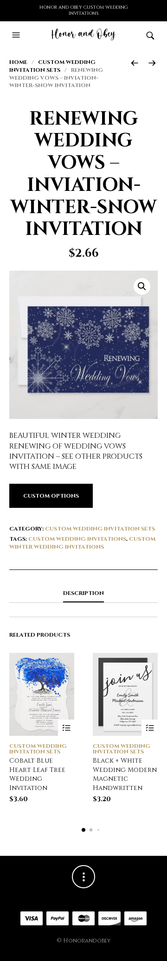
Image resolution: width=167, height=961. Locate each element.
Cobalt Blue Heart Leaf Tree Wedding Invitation (37, 774)
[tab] (83, 593)
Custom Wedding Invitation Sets (52, 66)
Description (83, 593)
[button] (17, 35)
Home (18, 62)
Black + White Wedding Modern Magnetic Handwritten (125, 774)
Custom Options (51, 495)
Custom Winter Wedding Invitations (82, 542)
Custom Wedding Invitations (77, 539)
